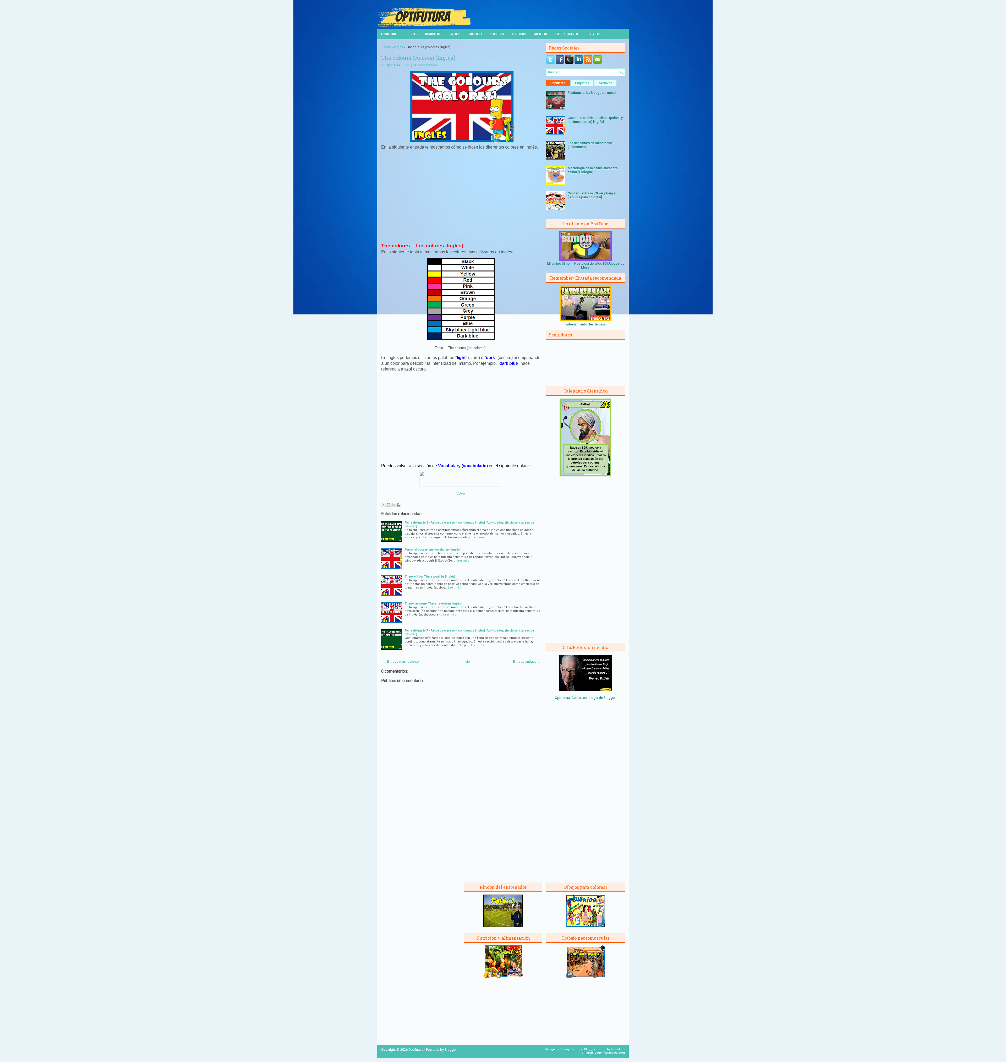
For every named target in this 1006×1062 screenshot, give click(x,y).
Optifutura (393, 65)
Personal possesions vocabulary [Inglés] (433, 549)
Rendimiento (433, 34)
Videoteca (541, 34)
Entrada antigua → (527, 661)
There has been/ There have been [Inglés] (433, 603)
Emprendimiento (566, 34)
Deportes (410, 34)
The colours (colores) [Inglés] (418, 57)
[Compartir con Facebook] (398, 504)
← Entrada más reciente (401, 661)
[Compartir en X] (393, 504)
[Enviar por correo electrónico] (383, 504)
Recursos (497, 34)
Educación (388, 34)
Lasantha (617, 1049)
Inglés (398, 47)
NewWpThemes (571, 1049)
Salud (454, 34)
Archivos (605, 83)
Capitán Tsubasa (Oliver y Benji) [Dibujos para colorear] (591, 195)
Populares (558, 83)
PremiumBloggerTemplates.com (601, 1052)
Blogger (609, 698)
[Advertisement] (462, 198)
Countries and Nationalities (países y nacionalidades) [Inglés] (595, 120)
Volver (461, 493)
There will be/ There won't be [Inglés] (430, 576)
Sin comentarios (426, 65)
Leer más (479, 537)
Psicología (474, 34)
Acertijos (519, 34)
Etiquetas (582, 83)
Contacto (593, 34)
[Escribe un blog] (388, 504)
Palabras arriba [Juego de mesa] (592, 93)
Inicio (387, 47)
